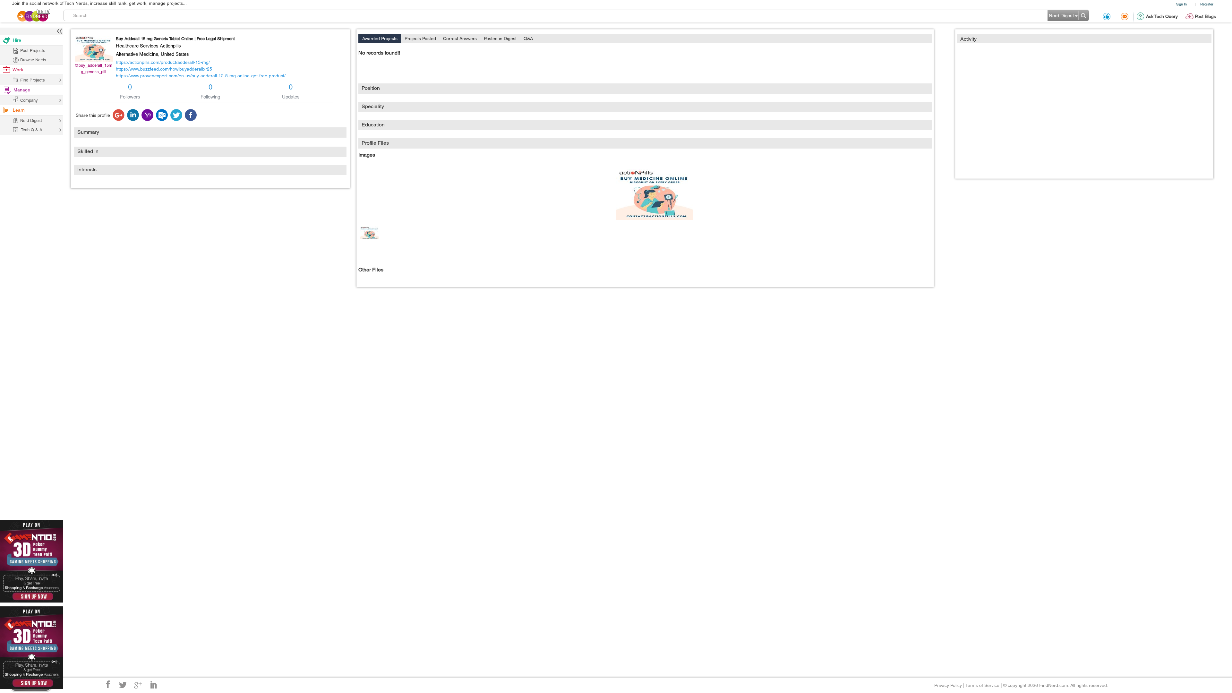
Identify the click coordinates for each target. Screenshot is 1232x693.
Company (29, 100)
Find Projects (32, 80)
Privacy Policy (948, 685)
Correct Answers (460, 38)
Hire (17, 40)
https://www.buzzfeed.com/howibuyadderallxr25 (164, 69)
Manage (21, 89)
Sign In (1181, 4)
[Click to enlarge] (654, 194)
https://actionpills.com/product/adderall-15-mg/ (163, 62)
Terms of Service (982, 685)
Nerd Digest (31, 120)
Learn (19, 110)
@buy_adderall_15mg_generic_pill (93, 68)
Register (1206, 4)
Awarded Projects (380, 38)
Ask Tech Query (1162, 16)
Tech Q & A (31, 129)
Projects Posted (420, 38)
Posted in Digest (500, 38)
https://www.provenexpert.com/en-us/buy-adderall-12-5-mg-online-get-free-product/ (201, 75)
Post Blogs (1205, 16)
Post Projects (32, 50)
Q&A (528, 38)
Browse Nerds (33, 59)
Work (18, 69)
